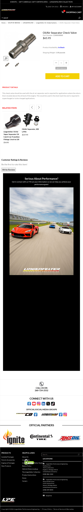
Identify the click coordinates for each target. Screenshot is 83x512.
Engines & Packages (8, 463)
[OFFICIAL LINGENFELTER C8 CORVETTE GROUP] (36, 414)
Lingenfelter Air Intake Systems (46, 23)
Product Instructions (29, 475)
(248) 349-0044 (48, 490)
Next (39, 107)
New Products (6, 466)
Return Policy (26, 466)
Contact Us (26, 460)
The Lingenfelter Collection (31, 472)
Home (3, 23)
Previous (32, 107)
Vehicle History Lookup (30, 469)
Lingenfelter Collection (61, 2)
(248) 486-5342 (48, 474)
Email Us (49, 496)
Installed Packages (7, 457)
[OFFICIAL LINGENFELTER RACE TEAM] (61, 414)
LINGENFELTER (28, 23)
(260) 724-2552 (53, 7)
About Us (25, 457)
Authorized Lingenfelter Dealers (33, 463)
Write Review (8, 169)
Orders (65, 7)
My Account (76, 7)
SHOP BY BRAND (14, 23)
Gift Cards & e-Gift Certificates (33, 2)
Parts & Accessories (8, 460)
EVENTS (13, 2)
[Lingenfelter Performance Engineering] (8, 10)
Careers (24, 481)
